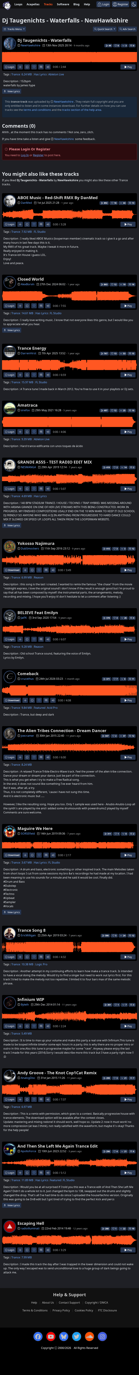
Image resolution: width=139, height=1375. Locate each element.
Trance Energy (31, 348)
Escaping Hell (30, 1223)
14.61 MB (27, 313)
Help (87, 4)
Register (38, 155)
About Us (48, 1302)
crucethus (27, 679)
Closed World (30, 279)
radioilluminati (30, 1228)
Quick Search (105, 29)
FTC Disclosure (107, 1310)
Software (63, 4)
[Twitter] (76, 1336)
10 (133, 410)
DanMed (26, 203)
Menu (15, 29)
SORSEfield (28, 833)
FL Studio (40, 232)
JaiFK (24, 618)
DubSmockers (30, 548)
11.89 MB (27, 1180)
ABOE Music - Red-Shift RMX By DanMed (57, 197)
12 (133, 548)
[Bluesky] (63, 1336)
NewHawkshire (30, 45)
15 (133, 353)
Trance (15, 74)
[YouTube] (51, 1336)
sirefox (25, 410)
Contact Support (69, 1302)
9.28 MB (27, 647)
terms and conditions (37, 110)
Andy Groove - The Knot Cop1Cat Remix (57, 1072)
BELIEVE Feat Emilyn (37, 612)
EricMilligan (28, 935)
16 (133, 284)
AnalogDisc (28, 1078)
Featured (39, 708)
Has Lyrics (40, 74)
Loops (18, 4)
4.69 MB (27, 496)
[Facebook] (38, 1336)
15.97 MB (27, 382)
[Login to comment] (41, 67)
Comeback (28, 673)
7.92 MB (27, 232)
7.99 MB (27, 1257)
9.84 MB (27, 708)
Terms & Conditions (35, 1310)
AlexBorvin (27, 284)
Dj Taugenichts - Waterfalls (44, 40)
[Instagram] (102, 1336)
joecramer (27, 736)
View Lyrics (13, 91)
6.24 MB (27, 74)
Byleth (25, 1004)
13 (133, 203)
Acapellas (33, 4)
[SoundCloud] (89, 1336)
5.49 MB (27, 1033)
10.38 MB (27, 964)
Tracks (48, 4)
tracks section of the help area (81, 110)
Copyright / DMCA (96, 1302)
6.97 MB (27, 1107)
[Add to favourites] (34, 67)
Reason (38, 577)
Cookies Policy (84, 1310)
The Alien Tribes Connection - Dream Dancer (61, 730)
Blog (76, 4)
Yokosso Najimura (36, 543)
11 (133, 679)
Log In (25, 155)
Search (129, 29)
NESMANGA (28, 467)
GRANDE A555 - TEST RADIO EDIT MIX (54, 462)
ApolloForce (28, 1151)
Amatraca (27, 405)
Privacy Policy (61, 1310)
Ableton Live (56, 74)
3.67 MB (27, 862)
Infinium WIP (30, 999)
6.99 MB (27, 577)
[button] (134, 4)
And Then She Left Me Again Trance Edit (57, 1146)
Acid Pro (52, 708)
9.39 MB (27, 439)
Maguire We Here (35, 828)
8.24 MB (27, 765)
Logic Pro (41, 964)
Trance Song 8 (31, 930)
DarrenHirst (28, 353)
